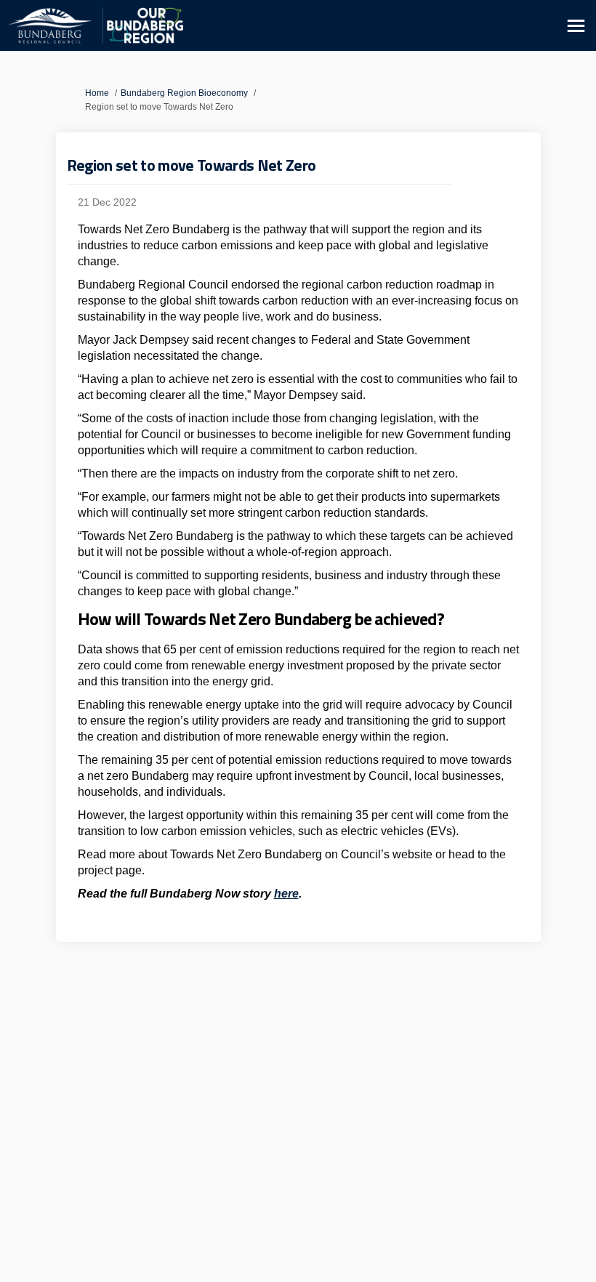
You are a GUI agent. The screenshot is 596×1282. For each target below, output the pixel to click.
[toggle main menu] (576, 26)
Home (97, 93)
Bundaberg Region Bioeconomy (184, 93)
